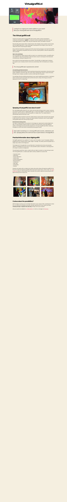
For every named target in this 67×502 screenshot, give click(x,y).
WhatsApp (46, 209)
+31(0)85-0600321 (29, 209)
